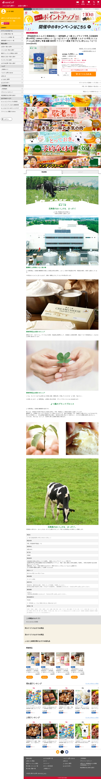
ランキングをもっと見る (91, 683)
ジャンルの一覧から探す (7, 50)
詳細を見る (29, 677)
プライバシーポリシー (7, 92)
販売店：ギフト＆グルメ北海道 (87, 48)
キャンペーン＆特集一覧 (7, 37)
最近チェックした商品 (32, 763)
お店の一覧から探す (6, 46)
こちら (44, 773)
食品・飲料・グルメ (37, 9)
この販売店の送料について (89, 51)
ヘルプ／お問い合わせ (7, 72)
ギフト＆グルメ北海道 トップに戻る (88, 82)
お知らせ (3, 76)
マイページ (46, 763)
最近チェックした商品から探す (9, 53)
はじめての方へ (5, 82)
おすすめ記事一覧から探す (8, 63)
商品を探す (29, 758)
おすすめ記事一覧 (48, 758)
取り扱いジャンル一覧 (32, 766)
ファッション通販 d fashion (8, 111)
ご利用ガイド (4, 69)
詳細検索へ (4, 27)
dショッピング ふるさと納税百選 (10, 105)
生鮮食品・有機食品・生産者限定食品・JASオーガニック (58, 9)
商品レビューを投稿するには (90, 91)
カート (45, 761)
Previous (27, 695)
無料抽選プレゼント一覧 (7, 40)
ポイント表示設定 (48, 766)
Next (97, 695)
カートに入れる (83, 74)
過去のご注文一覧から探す (8, 56)
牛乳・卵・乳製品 (77, 9)
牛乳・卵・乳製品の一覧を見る (90, 86)
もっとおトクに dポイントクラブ (10, 108)
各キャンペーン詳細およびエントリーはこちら (74, 62)
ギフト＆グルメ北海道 (32, 621)
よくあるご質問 (5, 79)
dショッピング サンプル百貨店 (9, 101)
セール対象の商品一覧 (7, 34)
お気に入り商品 (30, 761)
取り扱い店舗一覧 (31, 768)
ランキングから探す (6, 60)
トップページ (27, 9)
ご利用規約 (4, 88)
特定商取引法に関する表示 (8, 95)
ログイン (6, 119)
